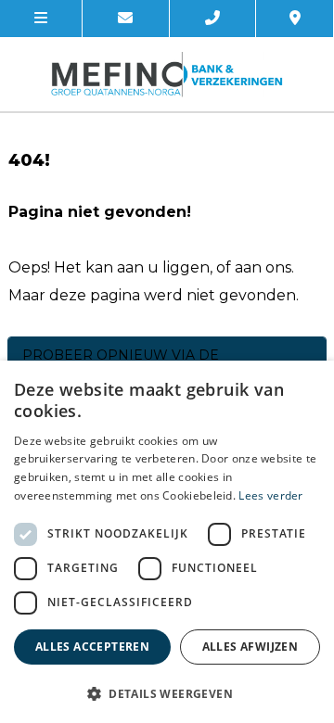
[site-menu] (41, 18)
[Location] (295, 18)
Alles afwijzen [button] (250, 646)
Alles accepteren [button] (92, 646)
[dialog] (167, 542)
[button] (167, 693)
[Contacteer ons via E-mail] (126, 18)
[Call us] (213, 18)
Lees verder (270, 495)
